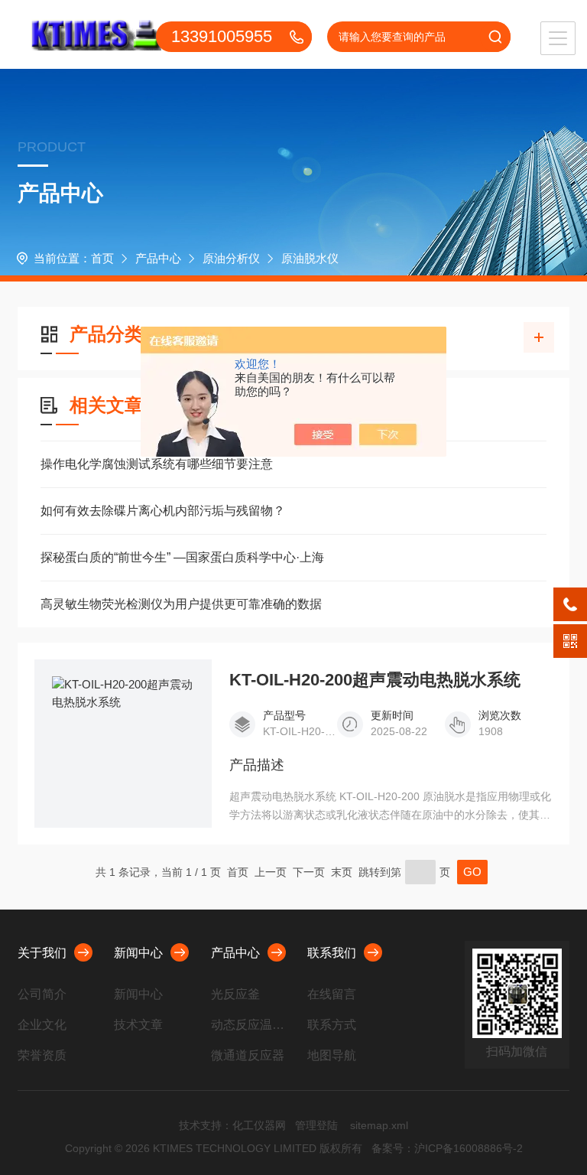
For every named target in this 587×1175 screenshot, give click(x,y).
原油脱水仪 (310, 258)
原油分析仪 (231, 258)
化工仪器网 (259, 1125)
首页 (102, 258)
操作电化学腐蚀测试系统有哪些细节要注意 (157, 463)
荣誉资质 (42, 1055)
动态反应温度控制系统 (253, 1024)
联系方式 (331, 1024)
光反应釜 (235, 994)
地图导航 (331, 1055)
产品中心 (158, 258)
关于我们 (42, 952)
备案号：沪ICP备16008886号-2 (447, 1148)
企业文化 (42, 1024)
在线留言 (331, 994)
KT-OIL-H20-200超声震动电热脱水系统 (375, 680)
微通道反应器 (247, 1055)
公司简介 (42, 994)
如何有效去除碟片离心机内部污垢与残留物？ (163, 510)
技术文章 (138, 1024)
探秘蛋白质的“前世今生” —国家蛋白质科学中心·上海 (182, 557)
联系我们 (331, 952)
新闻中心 (138, 952)
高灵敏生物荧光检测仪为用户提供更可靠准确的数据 (181, 603)
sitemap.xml (379, 1125)
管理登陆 (316, 1125)
